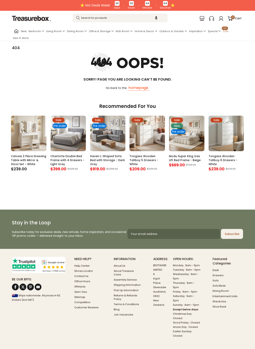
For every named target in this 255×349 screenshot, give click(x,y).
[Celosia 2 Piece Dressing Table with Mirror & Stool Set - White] (28, 133)
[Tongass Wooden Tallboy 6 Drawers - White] (226, 133)
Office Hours (82, 281)
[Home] (16, 31)
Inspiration (196, 31)
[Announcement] (127, 5)
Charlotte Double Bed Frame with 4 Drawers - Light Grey (67, 160)
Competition (82, 302)
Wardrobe (219, 301)
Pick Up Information (126, 290)
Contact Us (81, 276)
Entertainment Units (225, 296)
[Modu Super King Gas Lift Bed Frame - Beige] (186, 133)
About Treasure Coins (124, 272)
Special (213, 31)
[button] (156, 18)
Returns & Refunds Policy (125, 297)
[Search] (78, 18)
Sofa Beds (219, 286)
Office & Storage (100, 31)
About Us (119, 266)
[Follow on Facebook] (15, 287)
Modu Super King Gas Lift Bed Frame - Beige (185, 158)
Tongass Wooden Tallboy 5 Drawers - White (143, 160)
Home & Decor (144, 31)
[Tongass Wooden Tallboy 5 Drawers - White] (147, 133)
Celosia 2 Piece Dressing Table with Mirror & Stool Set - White (28, 160)
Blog (117, 309)
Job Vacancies (123, 314)
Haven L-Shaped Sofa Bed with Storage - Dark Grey (107, 160)
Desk (216, 270)
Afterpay (79, 286)
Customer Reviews (86, 307)
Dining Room (75, 31)
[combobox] (120, 18)
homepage (138, 87)
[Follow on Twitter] (23, 287)
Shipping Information (127, 285)
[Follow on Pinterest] (30, 287)
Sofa (216, 280)
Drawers (218, 275)
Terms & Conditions (126, 304)
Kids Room (122, 31)
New (24, 31)
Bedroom (35, 31)
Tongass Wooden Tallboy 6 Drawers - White (223, 160)
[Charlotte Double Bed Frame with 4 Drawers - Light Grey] (68, 133)
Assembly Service (125, 280)
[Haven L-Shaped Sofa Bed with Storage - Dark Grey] (108, 133)
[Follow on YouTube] (38, 287)
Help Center (82, 266)
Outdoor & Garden (171, 31)
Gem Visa (80, 292)
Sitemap (79, 297)
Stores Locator (83, 271)
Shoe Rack (219, 307)
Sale (226, 31)
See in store (21, 38)
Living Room (54, 31)
